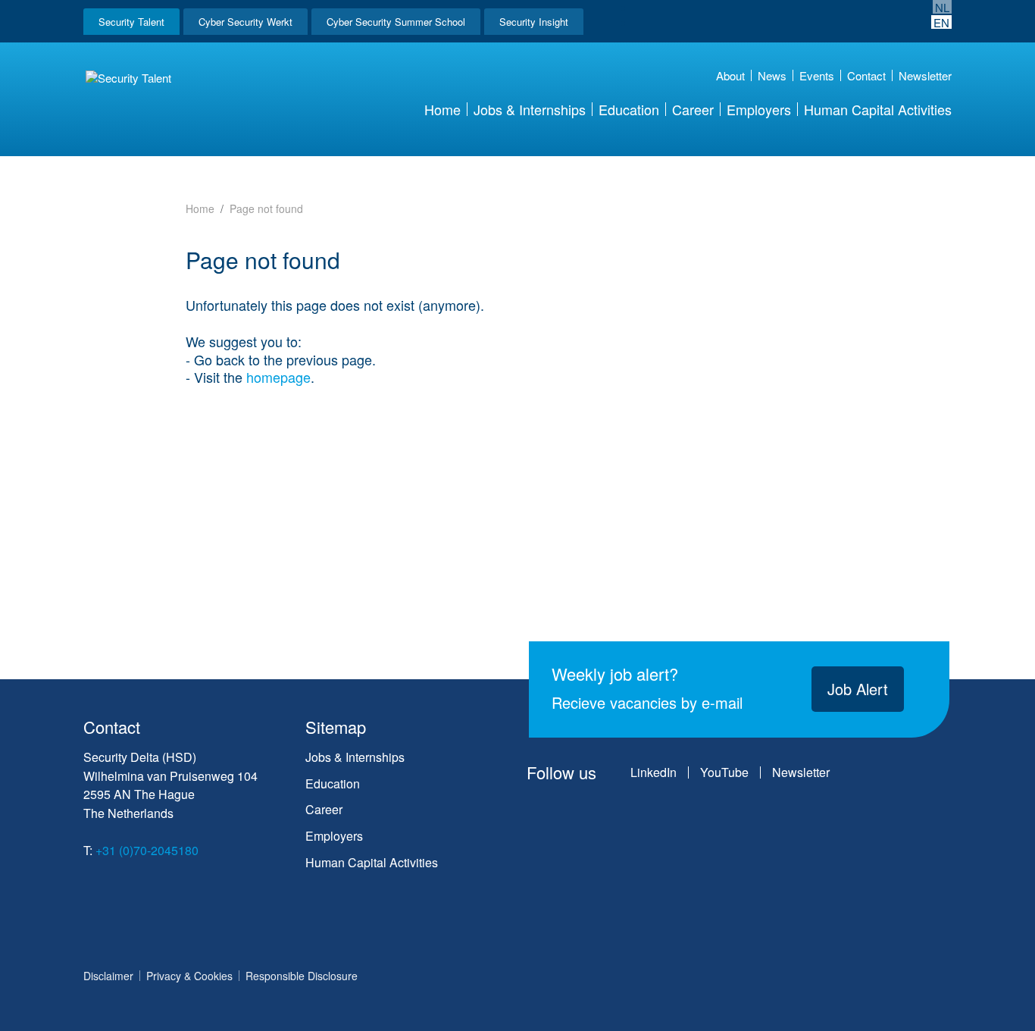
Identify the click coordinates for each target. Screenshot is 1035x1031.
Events (816, 75)
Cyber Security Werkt (245, 21)
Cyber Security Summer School (396, 21)
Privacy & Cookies (189, 975)
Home (442, 109)
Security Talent (131, 21)
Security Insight (533, 21)
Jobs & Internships (530, 109)
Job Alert (857, 689)
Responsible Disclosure (301, 975)
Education (629, 109)
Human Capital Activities (878, 109)
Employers (759, 109)
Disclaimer (108, 975)
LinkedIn (653, 772)
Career (693, 109)
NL (942, 7)
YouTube (724, 772)
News (772, 75)
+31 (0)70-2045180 (147, 850)
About (730, 75)
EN (941, 22)
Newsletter (925, 75)
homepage (278, 377)
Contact (866, 75)
